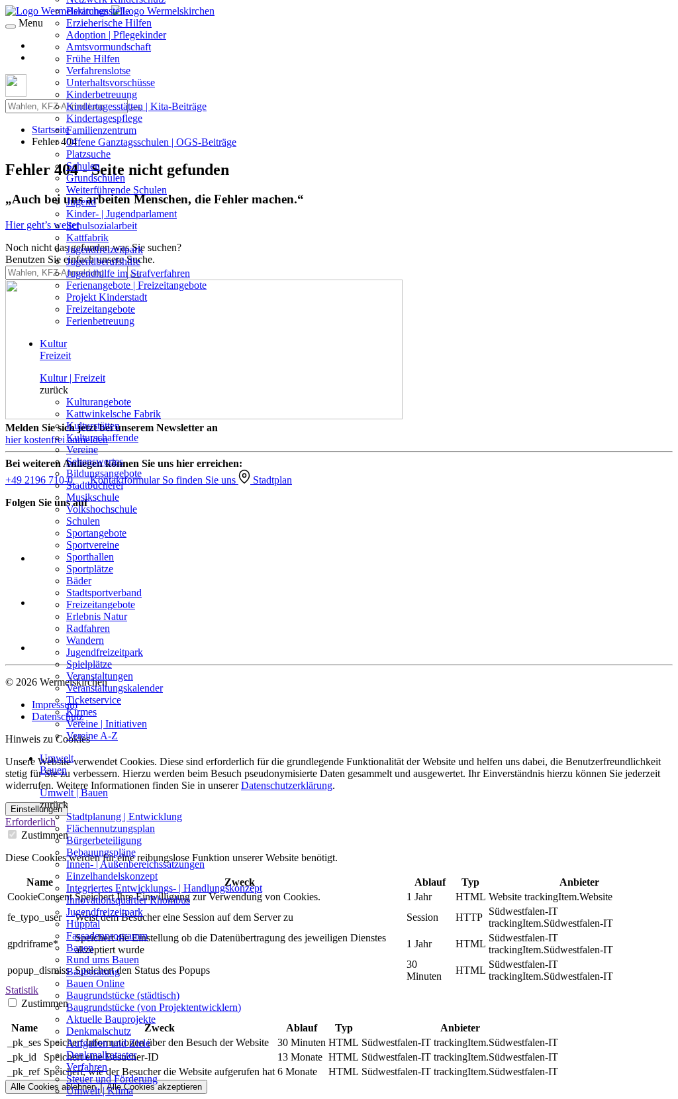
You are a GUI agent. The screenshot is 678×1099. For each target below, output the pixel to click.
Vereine (82, 449)
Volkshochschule (101, 509)
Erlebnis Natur (96, 616)
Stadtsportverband (104, 592)
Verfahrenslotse (98, 70)
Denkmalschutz (98, 1031)
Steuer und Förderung (112, 1078)
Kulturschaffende (102, 437)
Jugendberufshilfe (103, 261)
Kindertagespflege (104, 118)
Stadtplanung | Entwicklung (124, 816)
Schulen (83, 166)
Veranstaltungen (99, 676)
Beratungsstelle (98, 11)
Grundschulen (95, 177)
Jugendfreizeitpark (104, 249)
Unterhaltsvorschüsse (110, 82)
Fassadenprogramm (107, 935)
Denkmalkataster (101, 1055)
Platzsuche (88, 154)
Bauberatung (93, 971)
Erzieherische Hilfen (109, 22)
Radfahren (88, 628)
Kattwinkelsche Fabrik (113, 413)
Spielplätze (89, 664)
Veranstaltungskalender (114, 688)
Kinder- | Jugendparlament (121, 213)
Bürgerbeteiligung (104, 840)
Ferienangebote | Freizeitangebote (136, 285)
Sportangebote (96, 533)
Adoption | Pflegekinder (116, 34)
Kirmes (81, 711)
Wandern (85, 640)
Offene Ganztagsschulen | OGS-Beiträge (151, 142)
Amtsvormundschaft (108, 46)
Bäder (78, 580)
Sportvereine (92, 544)
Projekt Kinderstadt (106, 297)
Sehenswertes (94, 461)
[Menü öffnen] (10, 26)
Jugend (81, 201)
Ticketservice (93, 700)
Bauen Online (95, 983)
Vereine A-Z (92, 735)
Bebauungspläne (101, 852)
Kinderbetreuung (101, 94)
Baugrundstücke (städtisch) (122, 995)
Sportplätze (89, 568)
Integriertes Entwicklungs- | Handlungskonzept (164, 888)
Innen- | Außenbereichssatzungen (135, 864)
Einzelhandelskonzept (112, 876)
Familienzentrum (101, 130)
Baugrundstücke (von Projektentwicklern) (153, 1007)
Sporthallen (90, 556)
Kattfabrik (87, 237)
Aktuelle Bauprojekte (111, 1019)
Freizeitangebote (100, 309)
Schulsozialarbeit (101, 225)
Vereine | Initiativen (106, 723)
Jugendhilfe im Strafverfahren (128, 273)
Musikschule (92, 497)
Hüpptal (83, 923)
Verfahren (86, 1067)
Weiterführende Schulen (116, 189)
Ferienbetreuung (100, 321)
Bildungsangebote (104, 473)
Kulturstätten (93, 425)
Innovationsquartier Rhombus (128, 900)
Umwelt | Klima (99, 1090)
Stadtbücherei (94, 485)
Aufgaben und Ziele (108, 1043)
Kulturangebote (98, 401)
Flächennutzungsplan (110, 828)
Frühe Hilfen (93, 58)
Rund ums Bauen (102, 959)
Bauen (79, 947)
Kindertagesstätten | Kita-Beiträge (136, 106)
